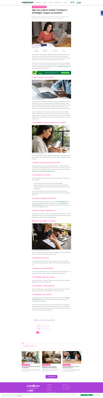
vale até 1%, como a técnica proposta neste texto (43, 171)
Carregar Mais (51, 376)
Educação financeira (29, 346)
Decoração (45, 2)
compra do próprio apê (63, 66)
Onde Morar (65, 2)
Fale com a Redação (66, 388)
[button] (97, 395)
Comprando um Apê (58, 2)
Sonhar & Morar (28, 1)
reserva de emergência (61, 201)
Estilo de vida (50, 2)
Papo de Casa (39, 2)
